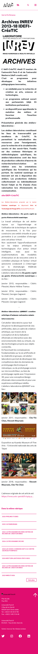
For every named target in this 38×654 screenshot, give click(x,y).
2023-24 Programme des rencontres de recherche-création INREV (17, 566)
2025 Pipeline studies (10, 516)
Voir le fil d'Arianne (8, 15)
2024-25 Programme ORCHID (13, 541)
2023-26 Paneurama (9, 524)
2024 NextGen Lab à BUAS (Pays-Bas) (16, 558)
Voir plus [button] (31, 580)
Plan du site (5, 599)
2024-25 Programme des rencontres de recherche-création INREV (17, 532)
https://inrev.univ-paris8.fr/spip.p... (17, 496)
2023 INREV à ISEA (8, 575)
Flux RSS (5, 601)
